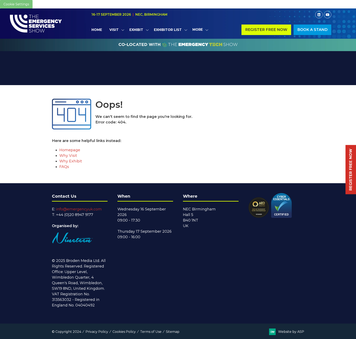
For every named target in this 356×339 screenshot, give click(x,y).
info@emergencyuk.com (79, 209)
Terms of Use (151, 332)
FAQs (64, 166)
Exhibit (136, 30)
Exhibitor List (168, 30)
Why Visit (68, 155)
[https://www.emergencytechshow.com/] (178, 49)
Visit (114, 30)
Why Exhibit (70, 161)
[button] (199, 29)
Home (96, 30)
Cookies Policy (124, 332)
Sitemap (172, 332)
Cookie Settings (16, 4)
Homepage (69, 150)
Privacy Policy (96, 332)
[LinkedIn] (319, 14)
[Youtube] (327, 14)
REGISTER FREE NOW (350, 169)
